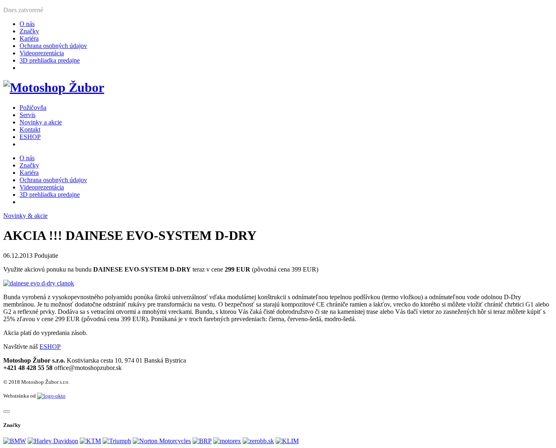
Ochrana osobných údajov (53, 45)
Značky (29, 31)
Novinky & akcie (25, 215)
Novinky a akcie (41, 122)
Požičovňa (33, 107)
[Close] (6, 411)
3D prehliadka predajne (50, 60)
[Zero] (258, 440)
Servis (27, 114)
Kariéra (29, 38)
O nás (27, 23)
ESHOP (30, 136)
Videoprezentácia (42, 53)
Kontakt (30, 129)
